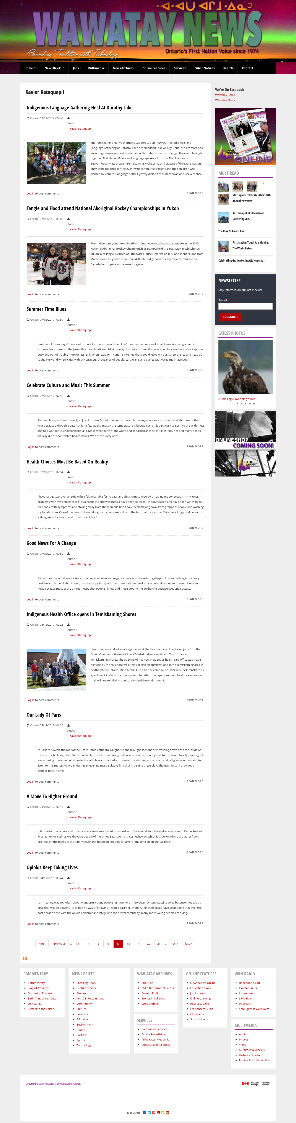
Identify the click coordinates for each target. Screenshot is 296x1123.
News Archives (123, 68)
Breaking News (86, 983)
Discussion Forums (40, 993)
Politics (81, 1035)
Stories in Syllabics (153, 998)
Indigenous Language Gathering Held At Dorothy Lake (80, 107)
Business (82, 1014)
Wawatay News (225, 100)
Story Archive (150, 1004)
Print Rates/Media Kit (155, 1039)
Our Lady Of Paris (44, 715)
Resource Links (200, 1004)
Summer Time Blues (46, 309)
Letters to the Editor (41, 1009)
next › (174, 943)
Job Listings (197, 993)
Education (82, 1019)
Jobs (76, 68)
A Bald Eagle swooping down (236, 399)
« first (42, 943)
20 (148, 943)
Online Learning (200, 998)
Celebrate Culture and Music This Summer (68, 385)
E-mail (223, 300)
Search (228, 68)
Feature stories (86, 988)
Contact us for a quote (155, 1045)
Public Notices (204, 68)
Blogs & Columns (38, 988)
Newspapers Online (202, 983)
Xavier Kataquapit (81, 128)
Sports (80, 1040)
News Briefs (53, 68)
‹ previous (59, 943)
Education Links (200, 988)
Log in (30, 193)
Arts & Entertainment (90, 998)
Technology (83, 1045)
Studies (81, 993)
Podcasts (245, 1004)
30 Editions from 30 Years (157, 988)
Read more (195, 193)
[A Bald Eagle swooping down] (245, 367)
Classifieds (197, 1014)
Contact (247, 68)
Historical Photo (249, 1055)
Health (80, 1030)
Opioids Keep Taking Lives (52, 867)
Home (29, 68)
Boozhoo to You (249, 983)
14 (87, 943)
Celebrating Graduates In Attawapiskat (241, 260)
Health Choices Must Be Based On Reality (67, 461)
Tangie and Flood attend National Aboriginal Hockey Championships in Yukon (103, 208)
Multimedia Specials (252, 1050)
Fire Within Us (248, 988)
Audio (243, 1034)
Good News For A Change (51, 543)
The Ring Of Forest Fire (231, 231)
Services (179, 68)
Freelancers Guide (201, 1009)
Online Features (153, 68)
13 (77, 943)
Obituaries (34, 1004)
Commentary (36, 983)
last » (188, 943)
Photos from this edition (254, 1060)
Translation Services (154, 1029)
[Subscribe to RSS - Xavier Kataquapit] (25, 957)
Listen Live (246, 993)
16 (107, 943)
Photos (243, 1039)
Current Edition (151, 993)
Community (84, 1004)
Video (242, 1045)
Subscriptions (199, 1019)
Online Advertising (153, 1034)
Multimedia (96, 68)
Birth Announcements (42, 998)
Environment (84, 1024)
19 (138, 943)
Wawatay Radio (225, 95)
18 (128, 943)
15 (97, 943)
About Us (147, 983)
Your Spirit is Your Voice (254, 1009)
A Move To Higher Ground (52, 796)
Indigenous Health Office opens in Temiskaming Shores (81, 614)
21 (158, 943)
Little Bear (245, 998)
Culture (81, 1009)
